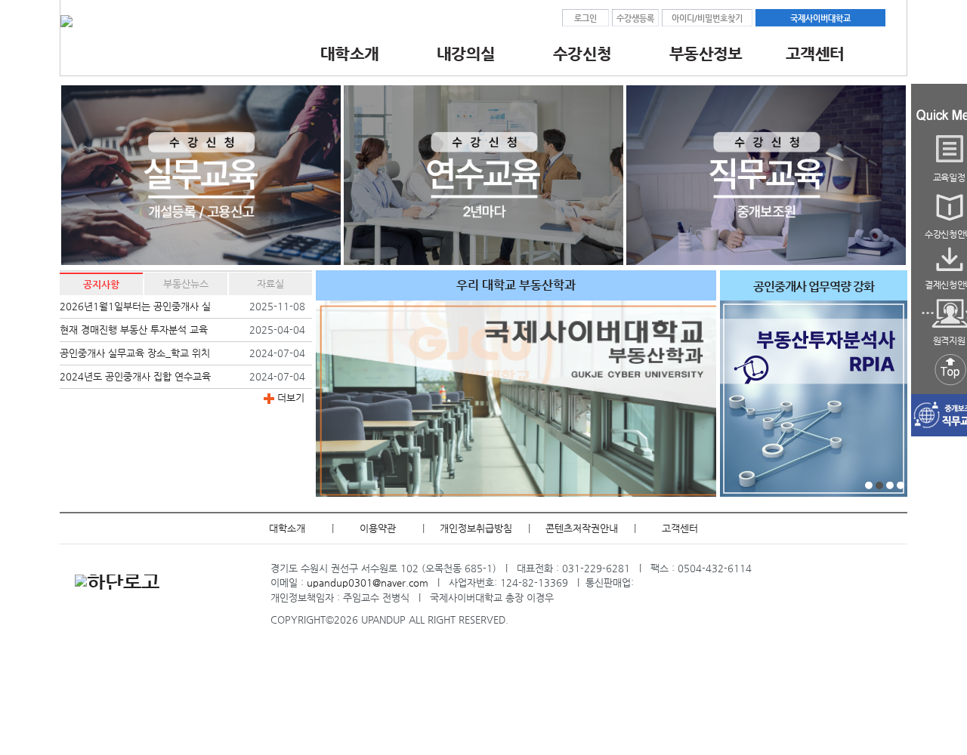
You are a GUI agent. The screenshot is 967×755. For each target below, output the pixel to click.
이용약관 (378, 528)
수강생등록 (635, 18)
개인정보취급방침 (476, 528)
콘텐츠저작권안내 (581, 528)
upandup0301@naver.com (367, 582)
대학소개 (287, 528)
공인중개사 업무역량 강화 (813, 287)
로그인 (585, 18)
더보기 (289, 397)
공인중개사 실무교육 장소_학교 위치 (135, 353)
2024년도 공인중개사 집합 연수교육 (135, 376)
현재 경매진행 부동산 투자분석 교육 (134, 329)
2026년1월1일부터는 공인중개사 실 (135, 306)
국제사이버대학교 (820, 18)
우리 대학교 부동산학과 (516, 285)
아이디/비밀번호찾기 (707, 18)
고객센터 (680, 528)
